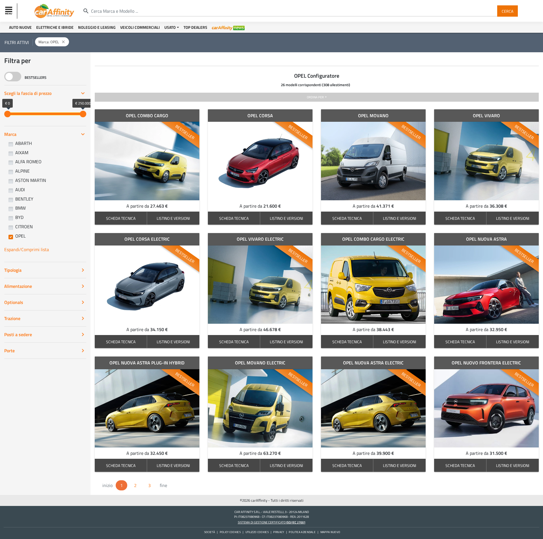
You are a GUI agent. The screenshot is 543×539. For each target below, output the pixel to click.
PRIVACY (278, 532)
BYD (19, 217)
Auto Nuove (20, 27)
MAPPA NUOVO (330, 532)
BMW (20, 208)
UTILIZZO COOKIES (257, 532)
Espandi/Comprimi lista (26, 249)
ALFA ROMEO (28, 161)
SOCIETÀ (209, 532)
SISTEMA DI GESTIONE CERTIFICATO (271, 522)
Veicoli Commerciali (140, 27)
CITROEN (24, 226)
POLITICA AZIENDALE (302, 532)
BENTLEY (24, 199)
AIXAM (21, 152)
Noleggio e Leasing (97, 27)
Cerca (507, 11)
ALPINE (22, 171)
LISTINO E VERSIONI (173, 218)
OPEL (20, 236)
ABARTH (23, 143)
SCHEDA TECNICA (120, 218)
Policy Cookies (230, 532)
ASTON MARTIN (30, 180)
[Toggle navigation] (9, 11)
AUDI (20, 189)
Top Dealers (195, 27)
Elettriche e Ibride (55, 27)
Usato (170, 27)
